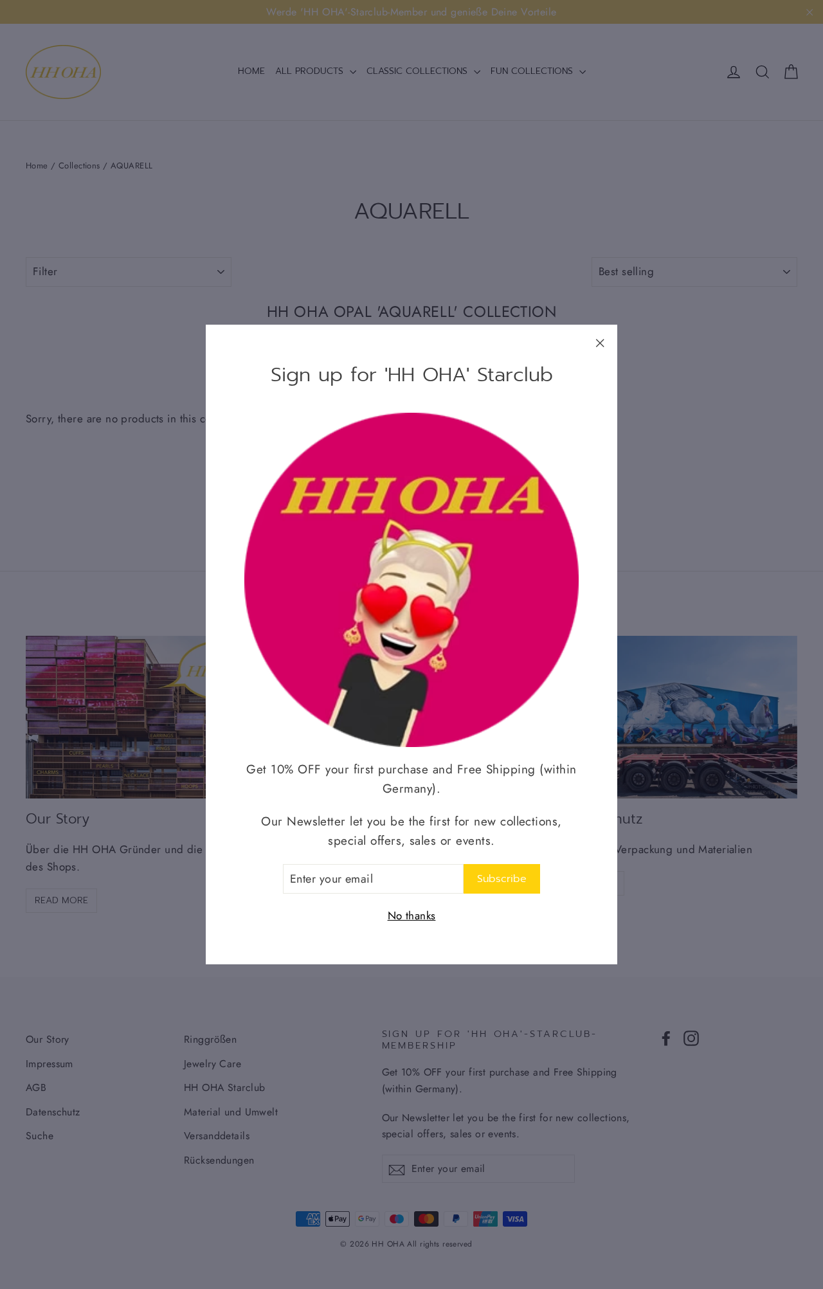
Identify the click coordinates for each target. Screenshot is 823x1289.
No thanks (412, 915)
